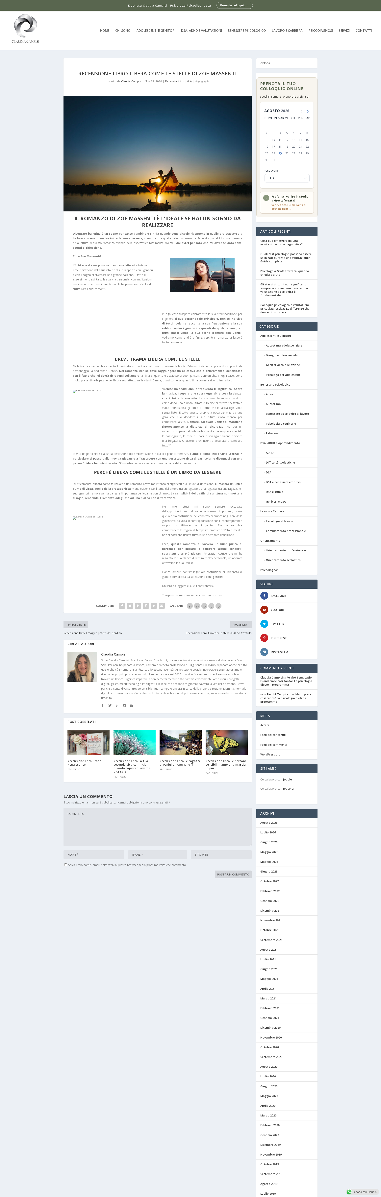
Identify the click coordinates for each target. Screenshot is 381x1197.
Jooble (287, 779)
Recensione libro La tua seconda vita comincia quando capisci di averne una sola (132, 766)
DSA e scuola (274, 492)
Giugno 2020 (268, 1086)
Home (104, 31)
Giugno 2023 (268, 871)
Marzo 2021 (268, 998)
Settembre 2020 (271, 1057)
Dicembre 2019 (270, 1145)
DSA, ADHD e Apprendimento (280, 443)
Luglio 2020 (268, 1076)
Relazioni (272, 433)
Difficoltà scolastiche (280, 462)
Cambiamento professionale (286, 531)
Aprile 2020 (267, 1106)
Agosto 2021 (268, 949)
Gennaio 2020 (269, 1135)
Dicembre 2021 (270, 910)
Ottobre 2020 (269, 1047)
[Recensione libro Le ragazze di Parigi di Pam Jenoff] (181, 742)
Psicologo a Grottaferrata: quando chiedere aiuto (284, 272)
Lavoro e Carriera (287, 31)
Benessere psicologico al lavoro (287, 414)
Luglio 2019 (268, 1193)
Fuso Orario (272, 170)
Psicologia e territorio (281, 423)
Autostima (273, 404)
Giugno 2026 (268, 842)
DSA (268, 472)
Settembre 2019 (271, 1174)
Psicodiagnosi (269, 570)
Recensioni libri (174, 81)
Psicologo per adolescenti (283, 375)
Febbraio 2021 (270, 1008)
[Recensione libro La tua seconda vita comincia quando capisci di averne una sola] (135, 742)
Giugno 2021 (268, 969)
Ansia (269, 394)
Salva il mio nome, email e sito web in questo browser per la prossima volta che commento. (127, 865)
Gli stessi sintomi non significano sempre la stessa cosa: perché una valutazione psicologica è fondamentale (284, 289)
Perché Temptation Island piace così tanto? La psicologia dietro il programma (287, 681)
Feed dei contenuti (273, 735)
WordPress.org (270, 754)
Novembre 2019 (271, 1154)
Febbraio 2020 (270, 1125)
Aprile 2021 (267, 989)
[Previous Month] (301, 111)
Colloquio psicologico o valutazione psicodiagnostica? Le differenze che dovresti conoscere (285, 308)
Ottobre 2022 (269, 881)
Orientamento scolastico (283, 560)
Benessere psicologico (247, 31)
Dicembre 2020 (270, 1027)
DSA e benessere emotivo (283, 482)
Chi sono (123, 31)
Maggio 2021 (269, 979)
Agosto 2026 (268, 823)
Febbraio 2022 (270, 891)
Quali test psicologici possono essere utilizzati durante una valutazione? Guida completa (286, 257)
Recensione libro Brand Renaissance (84, 762)
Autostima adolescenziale (284, 345)
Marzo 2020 (268, 1115)
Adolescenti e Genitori (156, 31)
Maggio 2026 (269, 852)
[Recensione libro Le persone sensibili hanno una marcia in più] (227, 742)
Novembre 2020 (271, 1037)
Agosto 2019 (268, 1184)
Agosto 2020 (268, 1066)
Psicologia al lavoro (279, 521)
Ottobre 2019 (269, 1164)
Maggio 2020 (269, 1096)
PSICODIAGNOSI (321, 31)
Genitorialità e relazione (283, 365)
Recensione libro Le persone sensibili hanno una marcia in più (226, 764)
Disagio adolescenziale (281, 355)
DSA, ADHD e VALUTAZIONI (201, 31)
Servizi (344, 31)
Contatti (364, 31)
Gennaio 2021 (269, 1018)
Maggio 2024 (269, 862)
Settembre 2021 (271, 940)
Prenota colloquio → (234, 5)
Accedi (264, 725)
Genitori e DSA (276, 501)
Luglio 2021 (268, 959)
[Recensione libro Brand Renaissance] (88, 742)
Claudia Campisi (131, 81)
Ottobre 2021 (269, 930)
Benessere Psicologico (275, 384)
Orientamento (270, 540)
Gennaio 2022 (269, 901)
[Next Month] (307, 111)
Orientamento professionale (286, 550)
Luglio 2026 (268, 832)
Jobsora (288, 788)
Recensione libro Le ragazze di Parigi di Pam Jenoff (180, 762)
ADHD (270, 453)
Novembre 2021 (271, 920)
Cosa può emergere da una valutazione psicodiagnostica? (281, 242)
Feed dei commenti (273, 745)
